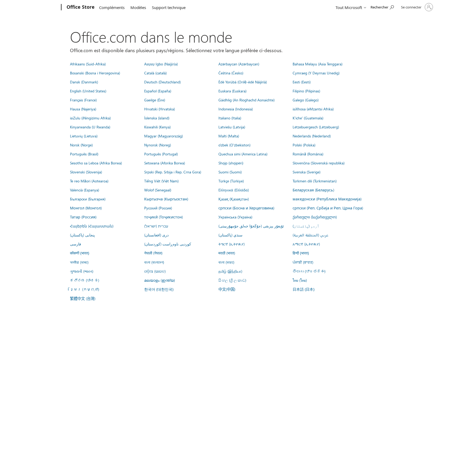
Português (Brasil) (84, 153)
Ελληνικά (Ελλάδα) (233, 189)
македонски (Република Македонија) (327, 198)
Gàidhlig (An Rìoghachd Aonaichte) (246, 99)
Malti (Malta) (228, 135)
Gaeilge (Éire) (154, 99)
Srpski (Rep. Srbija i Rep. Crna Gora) (172, 171)
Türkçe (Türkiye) (231, 180)
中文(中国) (226, 289)
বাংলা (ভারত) (226, 262)
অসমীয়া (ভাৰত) (79, 262)
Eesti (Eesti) (302, 81)
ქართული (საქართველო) (315, 216)
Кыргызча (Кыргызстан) (166, 198)
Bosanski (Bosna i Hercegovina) (95, 72)
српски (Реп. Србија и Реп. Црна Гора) (328, 207)
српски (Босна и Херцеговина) (246, 207)
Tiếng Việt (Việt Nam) (161, 180)
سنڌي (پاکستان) (230, 234)
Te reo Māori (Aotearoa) (89, 180)
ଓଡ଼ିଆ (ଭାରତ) (155, 271)
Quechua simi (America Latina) (242, 153)
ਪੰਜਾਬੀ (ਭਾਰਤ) (303, 262)
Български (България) (87, 198)
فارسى (75, 243)
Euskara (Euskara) (232, 90)
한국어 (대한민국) (158, 289)
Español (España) (157, 90)
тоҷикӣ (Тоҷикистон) (163, 216)
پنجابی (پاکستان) (82, 234)
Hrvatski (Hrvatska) (159, 108)
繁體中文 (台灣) (82, 298)
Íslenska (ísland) (156, 117)
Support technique (169, 7)
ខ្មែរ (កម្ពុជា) (84, 289)
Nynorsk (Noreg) (157, 144)
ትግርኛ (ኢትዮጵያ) (231, 243)
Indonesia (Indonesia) (235, 108)
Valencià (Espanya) (84, 189)
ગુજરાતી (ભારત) (81, 271)
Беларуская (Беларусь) (313, 189)
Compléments (112, 7)
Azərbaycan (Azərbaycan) (238, 63)
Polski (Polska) (304, 144)
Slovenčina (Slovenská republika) (319, 162)
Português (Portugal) (161, 153)
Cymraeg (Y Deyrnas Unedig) (316, 72)
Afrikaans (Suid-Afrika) (88, 63)
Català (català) (155, 72)
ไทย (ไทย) (300, 280)
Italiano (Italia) (229, 117)
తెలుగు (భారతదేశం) (309, 271)
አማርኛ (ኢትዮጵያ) (306, 243)
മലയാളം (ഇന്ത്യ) (159, 280)
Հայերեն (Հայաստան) (91, 225)
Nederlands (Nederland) (312, 135)
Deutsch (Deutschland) (162, 81)
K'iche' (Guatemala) (308, 117)
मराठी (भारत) (226, 252)
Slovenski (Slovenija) (86, 171)
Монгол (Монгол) (86, 207)
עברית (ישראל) (156, 225)
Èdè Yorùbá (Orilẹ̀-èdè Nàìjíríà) (242, 81)
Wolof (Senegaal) (157, 189)
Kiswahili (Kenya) (157, 126)
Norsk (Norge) (81, 144)
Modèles (138, 7)
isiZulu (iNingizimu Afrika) (90, 117)
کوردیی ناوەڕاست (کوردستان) (167, 243)
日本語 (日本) (303, 289)
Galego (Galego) (306, 99)
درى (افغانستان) (156, 234)
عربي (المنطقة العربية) (310, 234)
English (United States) (88, 90)
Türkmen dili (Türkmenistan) (315, 180)
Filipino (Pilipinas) (306, 90)
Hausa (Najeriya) (83, 108)
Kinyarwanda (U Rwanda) (90, 126)
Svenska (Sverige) (306, 171)
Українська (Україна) (235, 216)
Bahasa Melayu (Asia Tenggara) (317, 63)
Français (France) (83, 99)
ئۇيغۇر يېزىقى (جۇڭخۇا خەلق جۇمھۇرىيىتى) (251, 225)
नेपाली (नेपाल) (153, 252)
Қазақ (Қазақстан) (233, 198)
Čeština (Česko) (230, 72)
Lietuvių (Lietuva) (84, 135)
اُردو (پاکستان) (306, 225)
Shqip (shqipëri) (230, 162)
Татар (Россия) (83, 216)
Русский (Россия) (158, 207)
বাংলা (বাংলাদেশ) (154, 262)
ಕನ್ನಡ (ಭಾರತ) (84, 280)
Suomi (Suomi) (230, 171)
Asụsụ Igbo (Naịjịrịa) (161, 63)
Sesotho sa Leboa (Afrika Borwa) (96, 162)
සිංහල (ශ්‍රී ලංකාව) (232, 280)
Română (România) (308, 153)
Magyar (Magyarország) (163, 135)
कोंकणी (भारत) (79, 252)
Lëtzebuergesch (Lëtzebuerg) (316, 126)
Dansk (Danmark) (84, 81)
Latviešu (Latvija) (231, 126)
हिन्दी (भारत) (301, 252)
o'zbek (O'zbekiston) (234, 144)
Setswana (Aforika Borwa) (164, 162)
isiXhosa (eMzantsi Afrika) (313, 108)
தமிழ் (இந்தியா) (230, 271)
